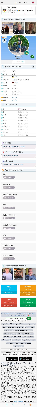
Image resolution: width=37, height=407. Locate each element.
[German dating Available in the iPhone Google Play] (25, 357)
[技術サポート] (30, 405)
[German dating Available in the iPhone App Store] (12, 357)
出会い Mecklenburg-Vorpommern (23, 330)
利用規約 (4, 354)
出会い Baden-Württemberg (9, 324)
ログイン (26, 2)
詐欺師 (17, 349)
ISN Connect (18, 401)
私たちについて (21, 352)
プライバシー (31, 352)
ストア (23, 349)
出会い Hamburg (29, 327)
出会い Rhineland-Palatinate (26, 336)
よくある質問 (32, 354)
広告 (13, 352)
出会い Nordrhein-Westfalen (25, 333)
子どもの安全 (13, 354)
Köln (15, 80)
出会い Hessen (8, 330)
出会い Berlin (31, 324)
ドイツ (16, 77)
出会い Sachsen (16, 340)
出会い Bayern (22, 324)
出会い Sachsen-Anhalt (28, 340)
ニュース (11, 349)
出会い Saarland (6, 340)
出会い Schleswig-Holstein (23, 343)
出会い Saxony (10, 343)
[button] (2, 2)
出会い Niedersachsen (10, 333)
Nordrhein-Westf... (24, 80)
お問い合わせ (22, 354)
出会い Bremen (19, 327)
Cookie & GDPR (6, 352)
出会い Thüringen (18, 346)
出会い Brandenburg (8, 327)
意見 (27, 349)
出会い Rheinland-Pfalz (10, 336)
